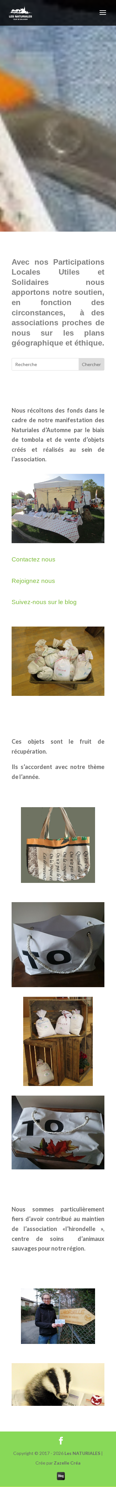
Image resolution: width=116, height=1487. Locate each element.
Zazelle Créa (67, 1463)
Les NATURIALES (82, 1453)
